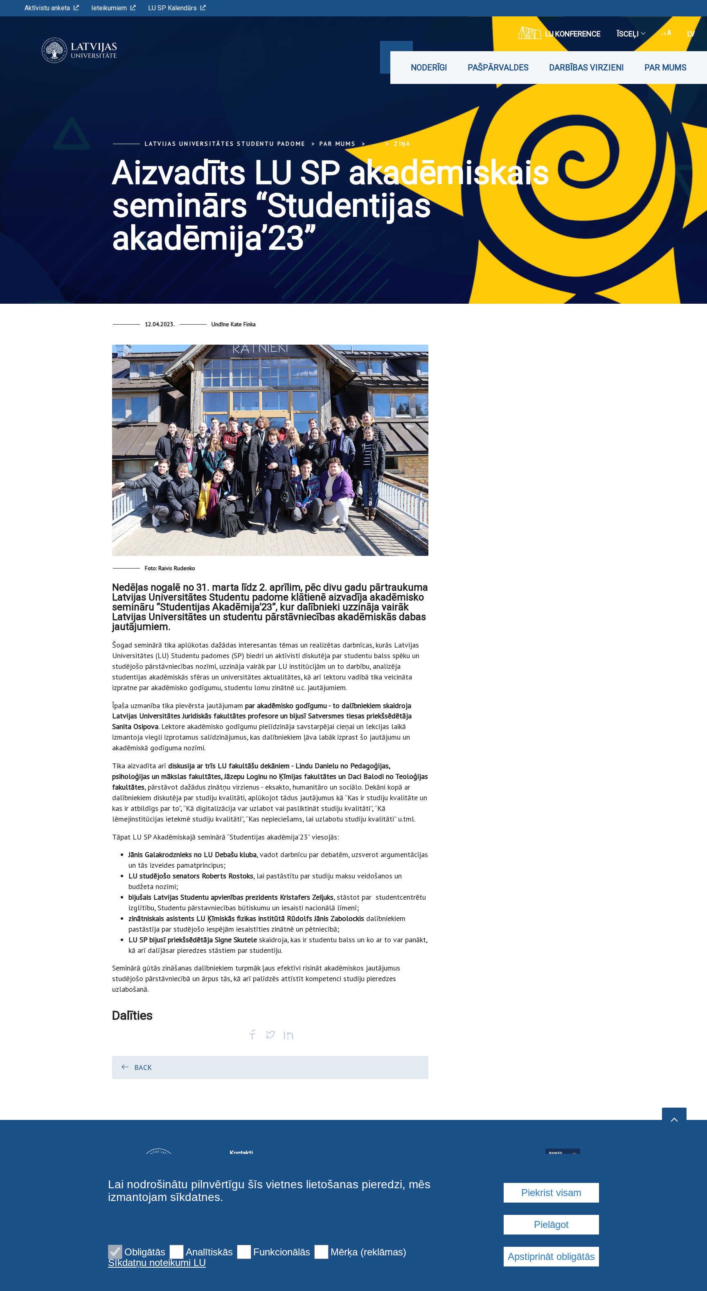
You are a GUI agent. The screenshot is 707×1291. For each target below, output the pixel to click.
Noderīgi (429, 67)
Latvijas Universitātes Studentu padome (225, 143)
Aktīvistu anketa (47, 8)
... (375, 143)
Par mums (665, 67)
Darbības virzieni (586, 67)
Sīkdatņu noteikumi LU (157, 1262)
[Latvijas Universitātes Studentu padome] (67, 50)
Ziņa (402, 143)
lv (691, 33)
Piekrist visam (551, 1192)
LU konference (573, 33)
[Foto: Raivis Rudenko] (270, 453)
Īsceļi (628, 33)
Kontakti (241, 1153)
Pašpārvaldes (498, 67)
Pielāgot (551, 1224)
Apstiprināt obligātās (551, 1256)
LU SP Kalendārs (172, 8)
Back (143, 1067)
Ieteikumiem (109, 8)
